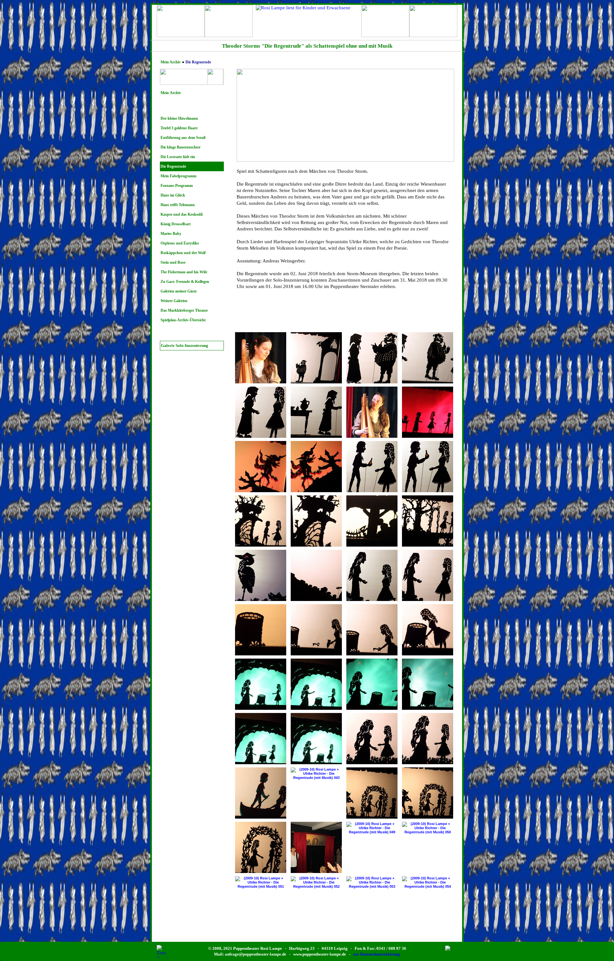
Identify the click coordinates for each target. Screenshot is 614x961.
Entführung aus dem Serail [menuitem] (183, 137)
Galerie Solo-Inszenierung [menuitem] (184, 345)
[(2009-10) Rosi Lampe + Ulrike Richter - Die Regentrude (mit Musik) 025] (316, 575)
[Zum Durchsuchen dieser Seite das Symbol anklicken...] (163, 951)
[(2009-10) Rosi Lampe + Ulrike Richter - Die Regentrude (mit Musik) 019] (260, 521)
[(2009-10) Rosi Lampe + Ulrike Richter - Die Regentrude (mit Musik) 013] (372, 412)
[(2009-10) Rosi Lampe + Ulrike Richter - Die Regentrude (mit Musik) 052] (316, 882)
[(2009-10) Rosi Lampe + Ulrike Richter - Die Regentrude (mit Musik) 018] (427, 466)
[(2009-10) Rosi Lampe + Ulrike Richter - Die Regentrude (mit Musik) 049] (372, 828)
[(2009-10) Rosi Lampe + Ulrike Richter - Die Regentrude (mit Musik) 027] (427, 575)
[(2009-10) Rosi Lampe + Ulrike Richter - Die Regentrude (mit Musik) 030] (372, 629)
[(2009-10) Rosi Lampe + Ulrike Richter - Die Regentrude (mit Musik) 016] (316, 466)
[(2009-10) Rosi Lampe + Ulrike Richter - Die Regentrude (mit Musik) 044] (372, 793)
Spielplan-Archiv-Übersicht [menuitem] (183, 320)
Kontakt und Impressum (433, 28)
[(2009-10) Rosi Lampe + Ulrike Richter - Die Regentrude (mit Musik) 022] (427, 521)
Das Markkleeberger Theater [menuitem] (184, 310)
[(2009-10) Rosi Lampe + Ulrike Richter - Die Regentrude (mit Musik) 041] (260, 793)
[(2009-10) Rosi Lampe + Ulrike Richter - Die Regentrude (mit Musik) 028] (260, 629)
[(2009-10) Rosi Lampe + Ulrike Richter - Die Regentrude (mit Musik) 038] (316, 738)
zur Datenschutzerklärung (376, 954)
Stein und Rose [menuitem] (173, 262)
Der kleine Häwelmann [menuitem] (179, 118)
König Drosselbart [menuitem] (176, 224)
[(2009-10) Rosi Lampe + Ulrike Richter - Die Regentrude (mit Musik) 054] (427, 882)
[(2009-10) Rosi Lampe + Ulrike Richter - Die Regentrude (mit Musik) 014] (427, 412)
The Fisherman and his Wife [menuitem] (184, 272)
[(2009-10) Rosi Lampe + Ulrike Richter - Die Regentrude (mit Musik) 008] (427, 357)
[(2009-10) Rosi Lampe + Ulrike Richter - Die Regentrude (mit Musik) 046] (260, 847)
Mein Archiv (171, 62)
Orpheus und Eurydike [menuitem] (180, 243)
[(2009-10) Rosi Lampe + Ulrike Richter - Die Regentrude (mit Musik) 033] (260, 684)
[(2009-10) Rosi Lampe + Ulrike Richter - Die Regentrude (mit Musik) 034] (316, 684)
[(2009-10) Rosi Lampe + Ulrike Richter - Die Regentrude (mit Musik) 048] (316, 847)
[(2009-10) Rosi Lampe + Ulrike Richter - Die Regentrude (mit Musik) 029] (316, 629)
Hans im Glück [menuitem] (173, 195)
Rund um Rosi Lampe (229, 28)
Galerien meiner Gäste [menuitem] (179, 291)
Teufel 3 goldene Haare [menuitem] (179, 128)
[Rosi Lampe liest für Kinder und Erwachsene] (307, 21)
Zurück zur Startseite (180, 28)
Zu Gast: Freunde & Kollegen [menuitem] (185, 281)
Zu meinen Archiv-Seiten (385, 28)
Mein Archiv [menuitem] (171, 93)
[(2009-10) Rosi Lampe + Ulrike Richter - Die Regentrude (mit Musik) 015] (260, 466)
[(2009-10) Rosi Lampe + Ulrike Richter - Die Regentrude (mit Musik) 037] (260, 738)
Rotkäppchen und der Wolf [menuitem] (183, 253)
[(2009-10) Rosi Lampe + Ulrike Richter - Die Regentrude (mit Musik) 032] (427, 629)
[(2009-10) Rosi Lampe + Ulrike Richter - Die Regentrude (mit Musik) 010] (316, 412)
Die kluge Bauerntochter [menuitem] (181, 147)
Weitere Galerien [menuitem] (174, 301)
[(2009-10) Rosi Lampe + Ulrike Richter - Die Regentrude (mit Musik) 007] (372, 357)
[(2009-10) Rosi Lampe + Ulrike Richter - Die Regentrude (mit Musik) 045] (427, 793)
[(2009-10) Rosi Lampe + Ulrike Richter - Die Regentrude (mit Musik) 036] (427, 684)
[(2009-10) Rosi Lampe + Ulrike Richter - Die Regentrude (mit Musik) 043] (316, 773)
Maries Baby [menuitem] (171, 233)
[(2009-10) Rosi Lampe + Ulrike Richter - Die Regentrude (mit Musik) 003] (260, 357)
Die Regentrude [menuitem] (173, 166)
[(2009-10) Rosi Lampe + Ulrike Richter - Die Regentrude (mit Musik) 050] (427, 828)
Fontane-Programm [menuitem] (177, 185)
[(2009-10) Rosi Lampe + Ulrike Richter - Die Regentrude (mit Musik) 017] (372, 466)
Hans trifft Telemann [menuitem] (178, 205)
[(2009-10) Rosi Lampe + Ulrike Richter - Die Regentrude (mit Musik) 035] (372, 684)
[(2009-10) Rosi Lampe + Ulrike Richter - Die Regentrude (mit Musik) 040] (427, 738)
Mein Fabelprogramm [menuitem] (178, 176)
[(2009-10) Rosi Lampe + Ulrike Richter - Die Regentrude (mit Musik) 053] (372, 882)
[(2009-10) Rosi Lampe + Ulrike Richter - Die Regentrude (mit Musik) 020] (316, 521)
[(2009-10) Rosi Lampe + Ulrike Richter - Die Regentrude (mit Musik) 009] (260, 412)
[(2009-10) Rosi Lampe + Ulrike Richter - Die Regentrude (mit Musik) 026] (372, 575)
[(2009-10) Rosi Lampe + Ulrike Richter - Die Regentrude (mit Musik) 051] (260, 882)
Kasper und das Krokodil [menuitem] (181, 214)
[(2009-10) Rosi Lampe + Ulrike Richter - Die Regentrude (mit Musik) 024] (260, 575)
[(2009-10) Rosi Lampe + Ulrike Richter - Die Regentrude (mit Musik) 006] (316, 357)
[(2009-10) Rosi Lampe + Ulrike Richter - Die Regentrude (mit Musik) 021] (372, 521)
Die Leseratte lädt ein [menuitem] (178, 157)
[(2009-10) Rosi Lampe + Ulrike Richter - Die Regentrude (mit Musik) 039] (372, 738)
